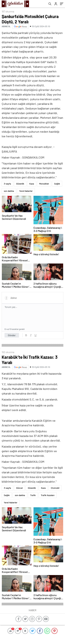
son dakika (9, 191)
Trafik (33, 495)
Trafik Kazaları (47, 495)
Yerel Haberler (26, 191)
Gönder (12, 335)
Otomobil (55, 488)
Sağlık (57, 183)
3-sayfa (7, 183)
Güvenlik (20, 183)
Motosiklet (44, 183)
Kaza (31, 183)
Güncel (19, 488)
